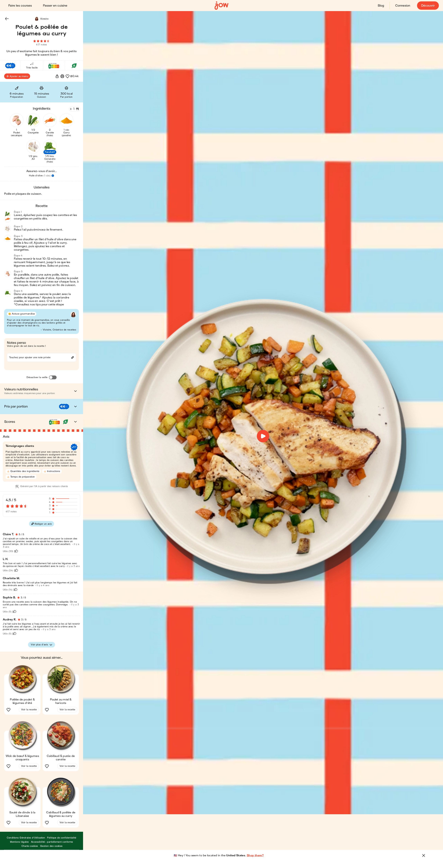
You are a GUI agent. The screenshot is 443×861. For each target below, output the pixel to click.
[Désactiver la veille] (53, 377)
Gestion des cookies (51, 846)
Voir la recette (29, 709)
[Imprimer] (62, 76)
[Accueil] (221, 6)
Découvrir (428, 5)
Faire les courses (20, 5)
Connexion (402, 5)
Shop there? (255, 855)
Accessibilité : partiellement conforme (52, 842)
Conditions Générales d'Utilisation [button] (26, 837)
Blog (381, 5)
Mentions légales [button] (19, 842)
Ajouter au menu (19, 76)
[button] (7, 18)
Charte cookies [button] (29, 846)
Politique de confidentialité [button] (61, 837)
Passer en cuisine (55, 5)
